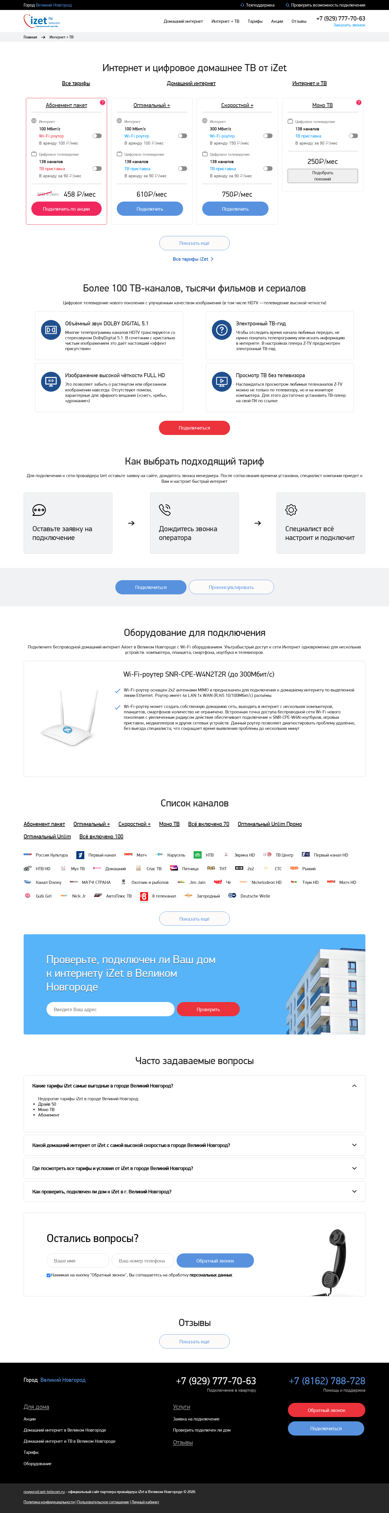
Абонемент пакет (66, 105)
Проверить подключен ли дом (202, 1430)
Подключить (150, 209)
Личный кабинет (145, 1502)
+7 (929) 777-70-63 (340, 18)
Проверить (208, 1009)
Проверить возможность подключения (328, 5)
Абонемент (49, 1115)
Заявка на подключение (196, 1419)
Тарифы (255, 21)
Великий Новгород (54, 5)
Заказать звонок (349, 25)
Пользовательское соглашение (103, 1502)
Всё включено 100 (101, 836)
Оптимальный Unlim (47, 836)
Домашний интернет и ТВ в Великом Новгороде (70, 1441)
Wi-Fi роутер (51, 136)
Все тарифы (76, 83)
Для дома (36, 1406)
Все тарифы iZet (190, 259)
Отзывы (299, 21)
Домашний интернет (183, 21)
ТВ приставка (52, 168)
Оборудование (38, 1463)
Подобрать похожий (322, 176)
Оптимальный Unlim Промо (270, 823)
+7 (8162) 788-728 (327, 1381)
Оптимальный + (152, 105)
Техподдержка (260, 5)
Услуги (181, 1406)
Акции (277, 21)
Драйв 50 (47, 1104)
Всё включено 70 (208, 823)
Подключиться (194, 428)
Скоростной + (237, 105)
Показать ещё (194, 243)
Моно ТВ (169, 823)
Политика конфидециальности (49, 1502)
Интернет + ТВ (225, 21)
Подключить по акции (66, 209)
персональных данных (211, 1275)
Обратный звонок (215, 1261)
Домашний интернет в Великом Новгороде (65, 1430)
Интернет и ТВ (309, 83)
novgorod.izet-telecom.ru (44, 1491)
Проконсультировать (231, 587)
